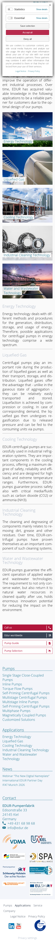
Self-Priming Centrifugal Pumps (26, 693)
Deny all (28, 39)
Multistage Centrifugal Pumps (24, 697)
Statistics (19, 9)
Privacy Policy (36, 916)
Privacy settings (27, 938)
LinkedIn (11, 926)
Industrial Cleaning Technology (18, 512)
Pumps (7, 905)
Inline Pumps (12, 684)
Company (9, 911)
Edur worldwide (13, 635)
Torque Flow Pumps (17, 688)
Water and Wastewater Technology (22, 560)
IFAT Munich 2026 (13, 785)
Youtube (18, 926)
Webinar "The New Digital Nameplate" (25, 776)
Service (37, 905)
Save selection (27, 26)
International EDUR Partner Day (22, 780)
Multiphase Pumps (16, 710)
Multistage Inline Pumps (20, 702)
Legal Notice (18, 916)
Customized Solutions (18, 719)
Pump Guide (11, 643)
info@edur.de (17, 828)
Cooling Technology (19, 439)
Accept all (27, 32)
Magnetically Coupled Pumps (24, 715)
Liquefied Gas (14, 355)
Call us (8, 627)
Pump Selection (13, 650)
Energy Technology (19, 306)
